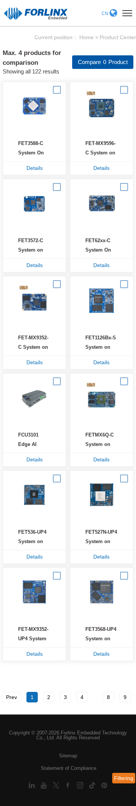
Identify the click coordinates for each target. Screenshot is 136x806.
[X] (57, 785)
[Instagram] (81, 785)
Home (86, 37)
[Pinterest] (104, 785)
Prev (11, 697)
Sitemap (68, 756)
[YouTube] (44, 785)
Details (34, 168)
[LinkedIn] (32, 785)
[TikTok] (93, 785)
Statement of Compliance (68, 768)
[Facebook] (69, 785)
